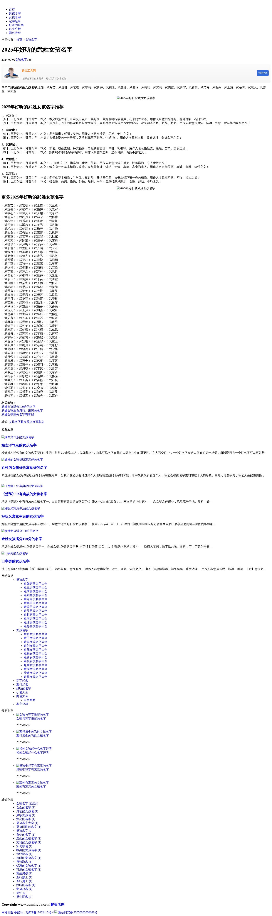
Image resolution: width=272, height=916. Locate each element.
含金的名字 (25, 807)
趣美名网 (58, 904)
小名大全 (22, 692)
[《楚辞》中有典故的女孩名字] (22, 486)
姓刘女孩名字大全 (35, 645)
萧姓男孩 (24, 873)
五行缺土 (24, 877)
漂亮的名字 (25, 819)
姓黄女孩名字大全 (35, 657)
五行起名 (22, 684)
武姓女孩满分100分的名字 (18, 406)
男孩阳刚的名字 (28, 826)
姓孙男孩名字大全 (35, 626)
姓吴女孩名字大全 (35, 661)
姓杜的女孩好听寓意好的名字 (24, 467)
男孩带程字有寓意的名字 (32, 769)
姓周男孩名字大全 (35, 618)
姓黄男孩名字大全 (35, 606)
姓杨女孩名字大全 (35, 653)
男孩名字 (15, 13)
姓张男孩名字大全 (35, 583)
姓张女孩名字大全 (35, 634)
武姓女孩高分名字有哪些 (17, 414)
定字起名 (15, 21)
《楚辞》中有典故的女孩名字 (24, 494)
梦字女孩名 (25, 815)
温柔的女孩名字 (28, 838)
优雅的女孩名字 (28, 865)
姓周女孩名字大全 (35, 669)
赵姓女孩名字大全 (35, 665)
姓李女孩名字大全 (35, 641)
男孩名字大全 (27, 823)
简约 (21, 892)
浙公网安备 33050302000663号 (77, 912)
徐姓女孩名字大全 (35, 672)
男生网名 (30, 700)
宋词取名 (24, 846)
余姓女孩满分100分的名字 (21, 539)
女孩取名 (38, 421)
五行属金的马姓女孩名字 (32, 735)
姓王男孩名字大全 (35, 587)
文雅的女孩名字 (28, 842)
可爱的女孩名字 (28, 869)
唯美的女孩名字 (28, 850)
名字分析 (15, 28)
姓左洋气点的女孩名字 (19, 445)
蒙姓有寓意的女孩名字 (31, 786)
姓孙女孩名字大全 (35, 676)
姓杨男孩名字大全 (35, 603)
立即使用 (263, 73)
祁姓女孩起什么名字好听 (32, 752)
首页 (12, 9)
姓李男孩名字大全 (35, 591)
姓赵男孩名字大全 (35, 614)
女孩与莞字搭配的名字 (31, 718)
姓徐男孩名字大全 (35, 622)
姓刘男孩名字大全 (35, 595)
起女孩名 (27, 421)
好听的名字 (16, 25)
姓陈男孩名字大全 (35, 599)
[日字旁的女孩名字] (14, 553)
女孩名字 (15, 17)
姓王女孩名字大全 (35, 637)
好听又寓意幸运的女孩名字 (22, 516)
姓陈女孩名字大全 (35, 649)
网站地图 (7, 912)
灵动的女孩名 (27, 811)
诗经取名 (24, 854)
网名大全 (15, 32)
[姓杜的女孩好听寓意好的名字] (22, 459)
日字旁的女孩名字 (15, 561)
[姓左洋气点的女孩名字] (17, 437)
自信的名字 (25, 834)
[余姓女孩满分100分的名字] (19, 530)
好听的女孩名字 (28, 857)
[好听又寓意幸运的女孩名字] (20, 508)
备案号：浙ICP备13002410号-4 (34, 912)
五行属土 (24, 881)
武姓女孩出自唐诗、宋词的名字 (22, 410)
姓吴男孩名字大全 (35, 610)
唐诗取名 (24, 861)
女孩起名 (24, 888)
